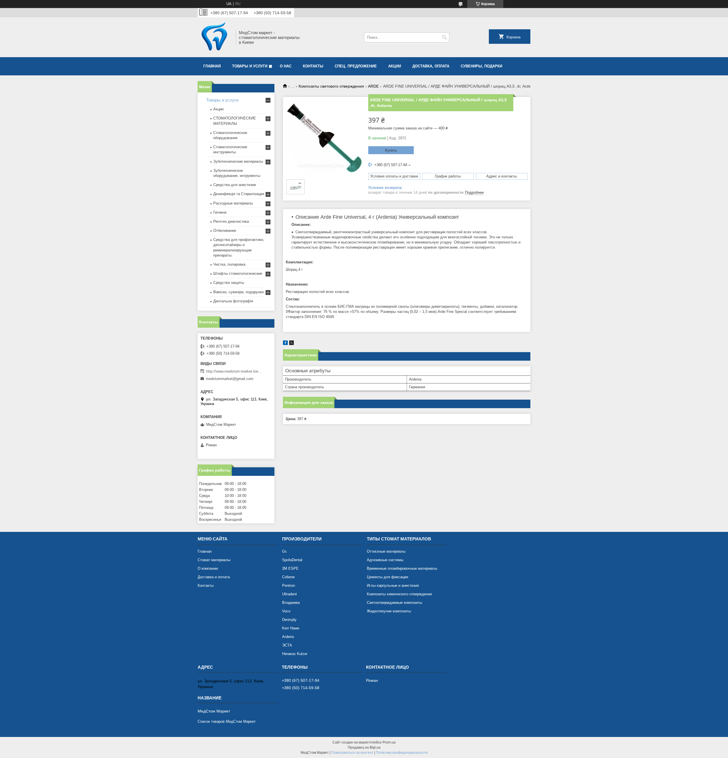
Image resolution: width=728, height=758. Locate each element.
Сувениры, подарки (481, 66)
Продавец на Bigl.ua (364, 747)
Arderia (288, 637)
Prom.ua (389, 742)
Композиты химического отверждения (399, 594)
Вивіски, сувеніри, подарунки (238, 292)
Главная (212, 66)
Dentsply (289, 619)
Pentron (288, 585)
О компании (208, 568)
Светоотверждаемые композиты (394, 602)
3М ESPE (290, 568)
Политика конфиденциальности (402, 753)
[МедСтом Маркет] (215, 37)
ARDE (373, 86)
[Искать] (444, 37)
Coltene (288, 577)
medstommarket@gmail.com (229, 379)
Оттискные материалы (386, 551)
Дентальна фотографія (233, 301)
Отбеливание (224, 230)
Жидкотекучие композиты (389, 611)
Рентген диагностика (231, 221)
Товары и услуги (249, 66)
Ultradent (289, 594)
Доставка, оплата (430, 66)
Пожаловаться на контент (352, 753)
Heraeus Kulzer (294, 654)
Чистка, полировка (229, 264)
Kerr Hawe (290, 628)
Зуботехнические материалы (238, 161)
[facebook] (285, 344)
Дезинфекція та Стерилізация (238, 194)
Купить (391, 150)
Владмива (291, 602)
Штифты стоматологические (237, 273)
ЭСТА (287, 645)
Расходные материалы (233, 203)
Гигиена (219, 212)
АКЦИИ (394, 66)
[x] (291, 344)
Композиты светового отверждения (331, 86)
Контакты (313, 66)
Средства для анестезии (234, 185)
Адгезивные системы (385, 560)
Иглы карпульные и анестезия (393, 585)
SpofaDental (292, 560)
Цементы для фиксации (387, 577)
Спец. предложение (356, 66)
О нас (285, 66)
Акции (218, 109)
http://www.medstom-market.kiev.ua (234, 371)
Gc (284, 551)
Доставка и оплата (214, 577)
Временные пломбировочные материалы (402, 568)
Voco (286, 611)
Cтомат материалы (214, 560)
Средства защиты (228, 282)
